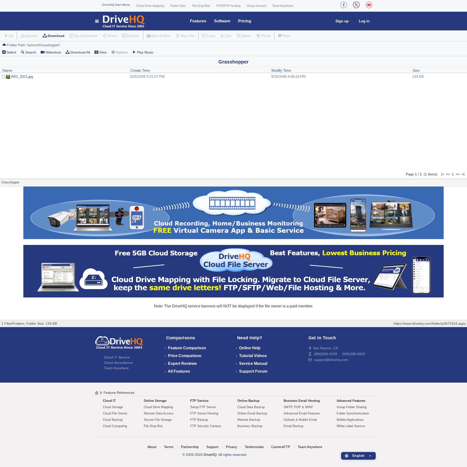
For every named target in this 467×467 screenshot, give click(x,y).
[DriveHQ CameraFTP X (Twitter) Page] (356, 5)
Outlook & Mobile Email (300, 420)
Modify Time (281, 70)
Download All (80, 52)
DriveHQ (210, 455)
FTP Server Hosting (204, 413)
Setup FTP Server (203, 407)
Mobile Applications (350, 420)
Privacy (231, 447)
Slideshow (53, 52)
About (151, 447)
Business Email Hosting (302, 401)
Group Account (256, 6)
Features (198, 21)
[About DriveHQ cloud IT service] (119, 345)
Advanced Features (351, 401)
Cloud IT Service (117, 357)
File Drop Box (201, 6)
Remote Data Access (159, 413)
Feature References (119, 393)
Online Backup (248, 401)
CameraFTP (280, 447)
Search (30, 52)
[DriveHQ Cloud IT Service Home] (120, 21)
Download (56, 36)
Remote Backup (248, 420)
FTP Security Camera (205, 426)
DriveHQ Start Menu (116, 5)
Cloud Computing (115, 426)
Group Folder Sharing (352, 407)
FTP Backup (199, 420)
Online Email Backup (252, 413)
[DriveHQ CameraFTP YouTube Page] (369, 5)
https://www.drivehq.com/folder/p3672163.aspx (430, 323)
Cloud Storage (113, 407)
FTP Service (199, 401)
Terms (168, 447)
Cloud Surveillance (118, 363)
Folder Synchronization (353, 413)
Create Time (140, 70)
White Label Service (351, 426)
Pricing (244, 21)
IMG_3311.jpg (22, 76)
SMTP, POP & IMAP (298, 407)
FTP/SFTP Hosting (228, 6)
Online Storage (155, 401)
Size (416, 70)
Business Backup (249, 426)
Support (212, 447)
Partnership (190, 447)
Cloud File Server (115, 413)
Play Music (145, 52)
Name (7, 70)
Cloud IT (109, 401)
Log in (364, 21)
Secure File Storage (158, 420)
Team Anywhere (282, 6)
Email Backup (293, 426)
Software (222, 21)
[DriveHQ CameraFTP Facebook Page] (344, 5)
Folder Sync (178, 6)
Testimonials (254, 447)
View (103, 52)
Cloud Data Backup (251, 407)
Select (11, 52)
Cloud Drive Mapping (150, 6)
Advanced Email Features (302, 413)
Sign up (342, 21)
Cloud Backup (113, 420)
